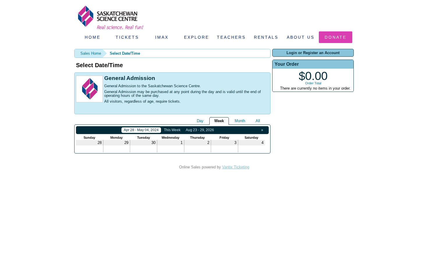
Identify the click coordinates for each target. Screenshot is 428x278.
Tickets (127, 37)
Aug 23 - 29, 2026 (200, 130)
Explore (196, 37)
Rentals (266, 37)
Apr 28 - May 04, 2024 (141, 130)
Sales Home (90, 53)
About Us (300, 37)
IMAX (162, 37)
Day (200, 121)
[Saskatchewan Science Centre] (110, 29)
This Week (172, 130)
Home (92, 37)
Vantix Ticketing (235, 167)
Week (219, 121)
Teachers (231, 37)
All (258, 121)
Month (240, 121)
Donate (335, 37)
